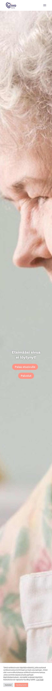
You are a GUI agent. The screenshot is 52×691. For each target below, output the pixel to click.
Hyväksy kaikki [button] (21, 685)
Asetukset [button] (8, 685)
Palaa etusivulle (25, 366)
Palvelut (26, 375)
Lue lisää (39, 679)
